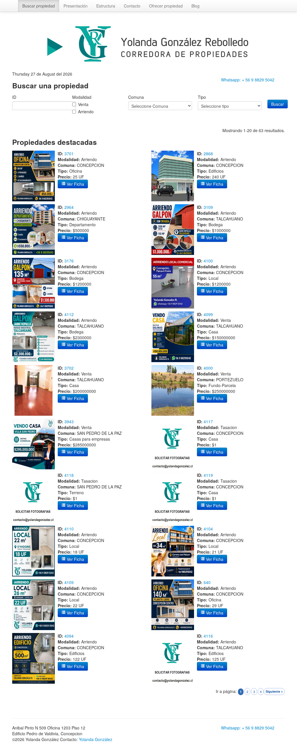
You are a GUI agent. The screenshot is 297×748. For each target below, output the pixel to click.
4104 (208, 529)
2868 (208, 153)
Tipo (202, 97)
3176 (69, 261)
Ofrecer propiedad (166, 6)
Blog (195, 6)
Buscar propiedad (38, 6)
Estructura (105, 6)
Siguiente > (274, 691)
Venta (83, 104)
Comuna (136, 97)
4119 (208, 475)
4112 (69, 314)
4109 (69, 582)
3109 (208, 207)
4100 (208, 261)
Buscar (277, 104)
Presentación (76, 6)
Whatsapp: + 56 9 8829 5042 (247, 80)
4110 (69, 529)
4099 (208, 314)
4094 (69, 636)
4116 (208, 636)
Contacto (132, 6)
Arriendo (86, 111)
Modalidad (81, 97)
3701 (69, 153)
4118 (69, 475)
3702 (69, 368)
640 (207, 582)
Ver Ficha (75, 184)
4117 (208, 421)
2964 (69, 207)
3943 (69, 421)
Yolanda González (95, 739)
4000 (208, 368)
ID (14, 97)
